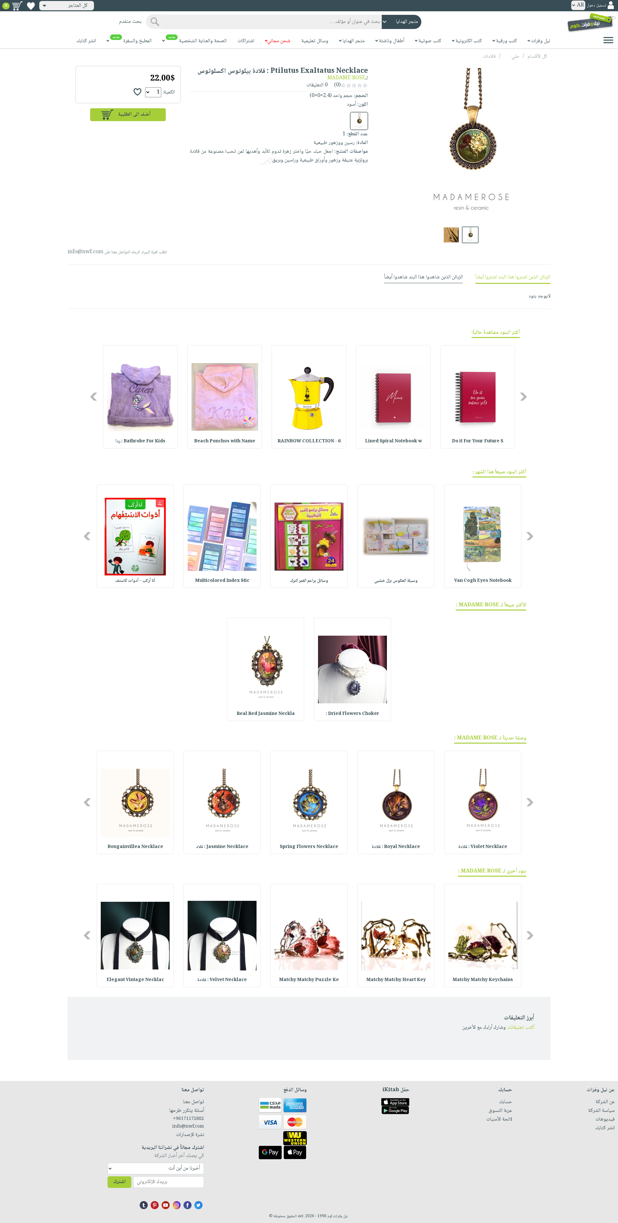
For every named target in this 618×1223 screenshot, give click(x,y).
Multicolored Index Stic (222, 581)
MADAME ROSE (346, 78)
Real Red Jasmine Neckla (266, 714)
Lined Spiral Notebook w (393, 441)
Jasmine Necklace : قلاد (222, 847)
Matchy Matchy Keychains (483, 980)
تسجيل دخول (596, 5)
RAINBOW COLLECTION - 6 (309, 441)
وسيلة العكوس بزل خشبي (395, 581)
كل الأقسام (537, 56)
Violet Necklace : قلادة (482, 847)
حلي (515, 56)
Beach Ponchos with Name (224, 441)
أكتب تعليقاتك (520, 1027)
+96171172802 (188, 1119)
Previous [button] (524, 397)
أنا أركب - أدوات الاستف (135, 581)
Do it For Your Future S (477, 441)
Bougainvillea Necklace (135, 847)
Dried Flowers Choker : (352, 714)
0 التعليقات (317, 85)
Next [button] (94, 397)
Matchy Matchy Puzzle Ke (309, 980)
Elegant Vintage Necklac (135, 980)
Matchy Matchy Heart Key (396, 980)
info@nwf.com (85, 252)
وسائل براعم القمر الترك (309, 581)
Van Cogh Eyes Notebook (483, 581)
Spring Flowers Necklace (309, 847)
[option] (477, 396)
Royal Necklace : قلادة (396, 847)
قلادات (489, 56)
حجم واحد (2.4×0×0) (331, 95)
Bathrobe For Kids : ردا (140, 441)
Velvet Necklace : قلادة (222, 980)
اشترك (119, 1182)
